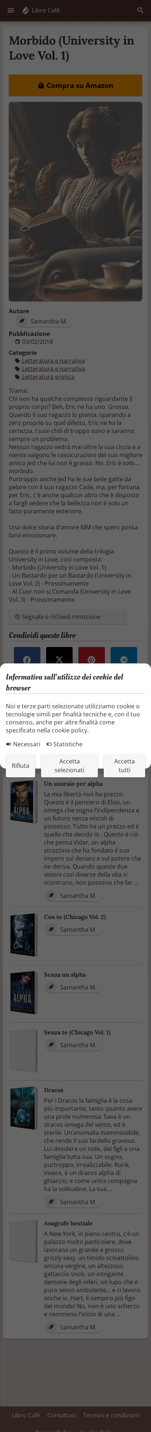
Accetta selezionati (69, 765)
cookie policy (69, 730)
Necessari (26, 744)
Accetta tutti (124, 765)
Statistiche (67, 744)
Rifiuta (20, 766)
